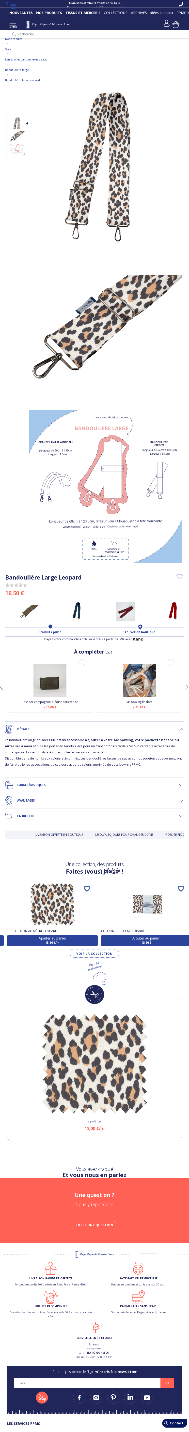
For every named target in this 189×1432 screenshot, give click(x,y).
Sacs (8, 49)
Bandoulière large (17, 70)
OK (167, 1383)
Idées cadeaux (161, 12)
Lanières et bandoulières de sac (26, 59)
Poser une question (94, 1225)
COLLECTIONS (115, 12)
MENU (12, 27)
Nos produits (13, 39)
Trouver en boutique (139, 632)
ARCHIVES (139, 12)
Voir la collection (94, 954)
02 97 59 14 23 (98, 1352)
